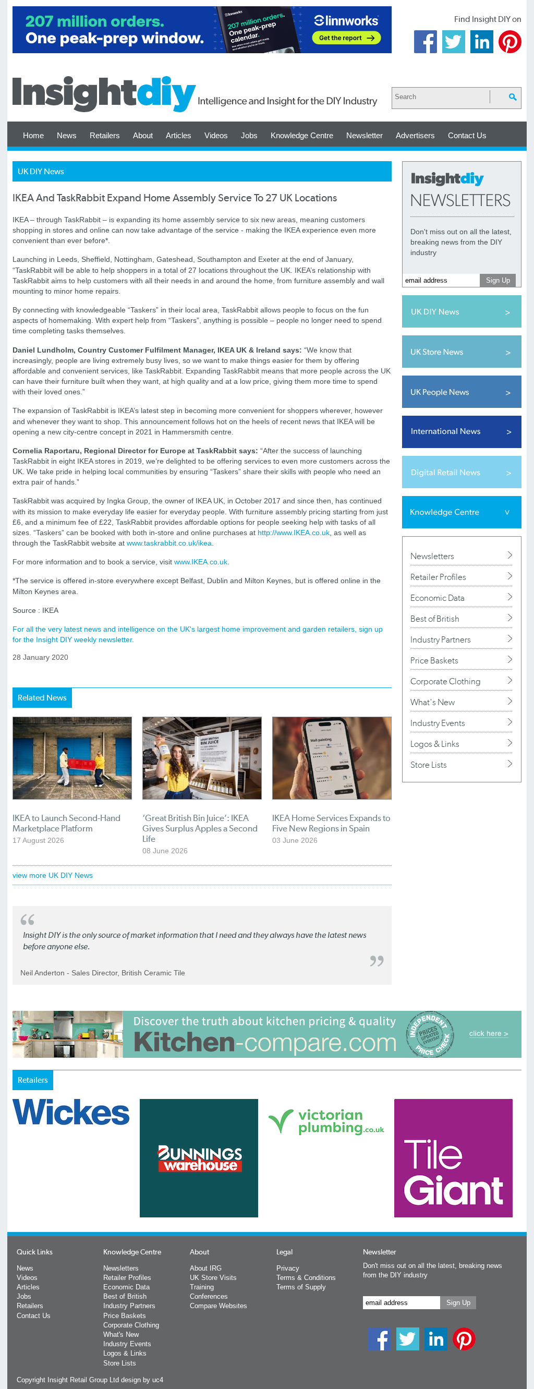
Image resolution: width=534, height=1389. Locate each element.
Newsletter (364, 135)
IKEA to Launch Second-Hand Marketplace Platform (66, 823)
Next (309, 1185)
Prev (18, 1185)
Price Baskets (434, 660)
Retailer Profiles (438, 577)
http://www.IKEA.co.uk (294, 532)
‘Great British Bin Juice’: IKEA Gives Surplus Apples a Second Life (200, 828)
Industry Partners (440, 639)
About (143, 135)
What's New (432, 702)
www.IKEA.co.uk (200, 562)
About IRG (206, 1268)
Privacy (287, 1268)
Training (202, 1287)
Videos (216, 135)
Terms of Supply (301, 1287)
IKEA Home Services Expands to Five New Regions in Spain (331, 823)
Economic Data (437, 598)
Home (33, 135)
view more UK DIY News (53, 875)
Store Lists (428, 764)
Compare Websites (218, 1306)
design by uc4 (142, 1380)
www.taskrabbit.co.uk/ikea (169, 543)
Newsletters (432, 556)
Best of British (434, 618)
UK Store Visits (213, 1278)
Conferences (209, 1296)
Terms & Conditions (306, 1278)
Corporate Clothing (445, 681)
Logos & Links (434, 744)
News (67, 135)
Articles (178, 135)
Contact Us (467, 135)
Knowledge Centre (302, 135)
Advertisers (415, 135)
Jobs (249, 135)
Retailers (105, 135)
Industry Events (437, 723)
